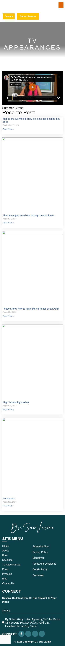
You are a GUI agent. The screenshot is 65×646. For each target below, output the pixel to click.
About (5, 550)
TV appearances (11, 564)
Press (5, 569)
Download (38, 575)
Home (5, 546)
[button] (60, 5)
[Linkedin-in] (60, 16)
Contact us (8, 583)
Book (5, 555)
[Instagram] (48, 16)
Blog (4, 578)
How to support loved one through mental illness (29, 215)
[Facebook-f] (41, 16)
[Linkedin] (42, 634)
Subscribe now (40, 546)
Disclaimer (38, 558)
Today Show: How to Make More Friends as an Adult (31, 308)
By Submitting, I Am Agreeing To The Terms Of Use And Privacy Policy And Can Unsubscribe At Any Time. (32, 622)
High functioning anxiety (16, 402)
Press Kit (7, 574)
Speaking (7, 560)
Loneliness (9, 498)
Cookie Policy (39, 569)
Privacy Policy (40, 552)
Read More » (8, 129)
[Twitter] (54, 16)
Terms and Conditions (44, 563)
